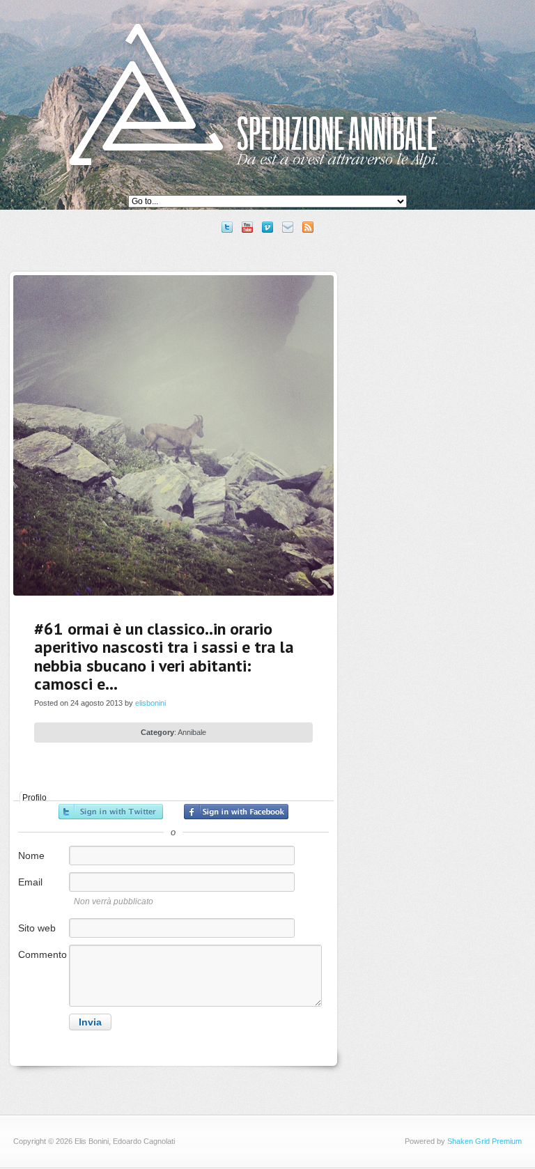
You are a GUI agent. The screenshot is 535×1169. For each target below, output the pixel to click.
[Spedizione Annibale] (253, 178)
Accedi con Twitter (111, 811)
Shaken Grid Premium (484, 1141)
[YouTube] (247, 227)
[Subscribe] (307, 227)
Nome (31, 855)
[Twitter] (227, 227)
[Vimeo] (267, 227)
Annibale (192, 732)
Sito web (37, 928)
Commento (42, 954)
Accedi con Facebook (236, 811)
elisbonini (150, 703)
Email (30, 882)
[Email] (287, 227)
